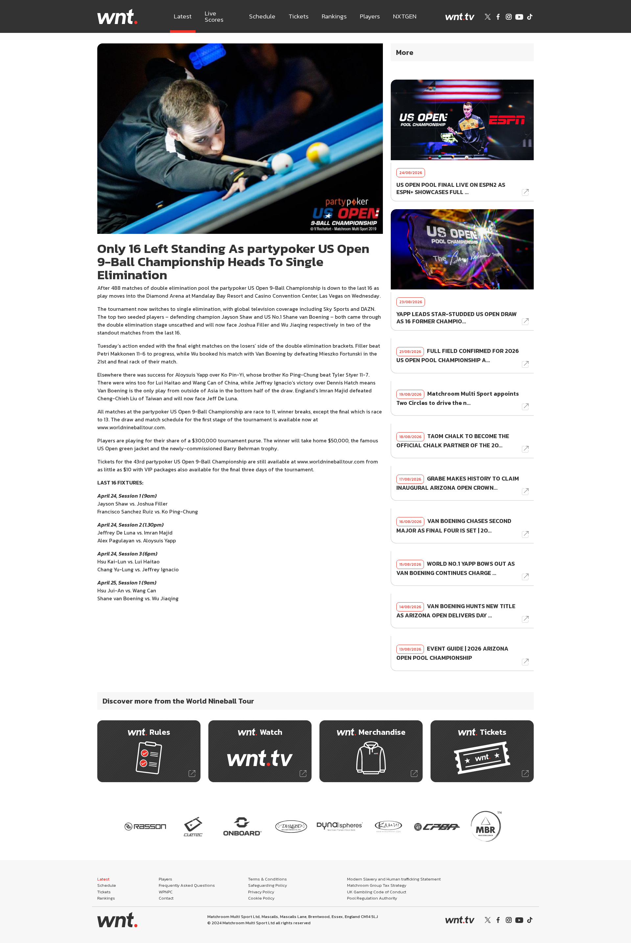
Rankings (334, 16)
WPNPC (166, 892)
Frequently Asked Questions (187, 885)
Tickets (299, 16)
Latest (183, 16)
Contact (166, 898)
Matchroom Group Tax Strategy (376, 885)
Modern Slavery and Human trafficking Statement (394, 879)
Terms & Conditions (267, 879)
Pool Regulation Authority (372, 898)
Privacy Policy (261, 892)
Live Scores (214, 16)
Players (370, 16)
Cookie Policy (261, 898)
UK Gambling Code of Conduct (376, 892)
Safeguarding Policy (267, 885)
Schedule (262, 16)
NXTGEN (404, 16)
